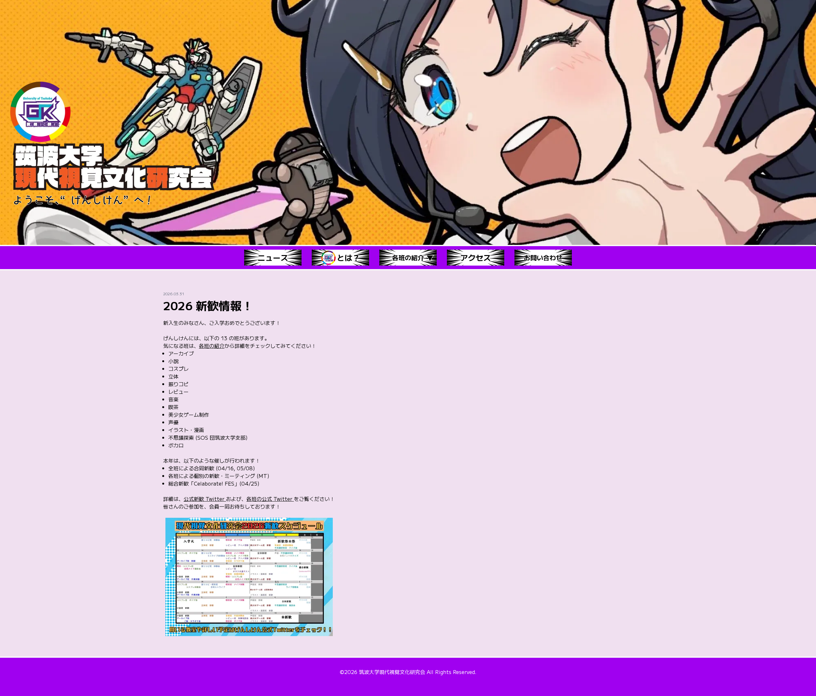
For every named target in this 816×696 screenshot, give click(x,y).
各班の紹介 (211, 345)
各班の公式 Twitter (270, 498)
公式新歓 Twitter (205, 498)
